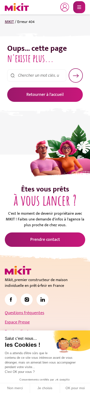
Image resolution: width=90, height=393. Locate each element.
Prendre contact (45, 239)
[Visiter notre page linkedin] (42, 300)
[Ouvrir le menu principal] (79, 7)
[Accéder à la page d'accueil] (18, 270)
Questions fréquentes (24, 313)
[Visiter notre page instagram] (27, 300)
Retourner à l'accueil (45, 94)
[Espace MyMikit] (64, 7)
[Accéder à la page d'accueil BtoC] (17, 7)
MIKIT (9, 22)
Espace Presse (17, 322)
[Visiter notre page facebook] (11, 300)
